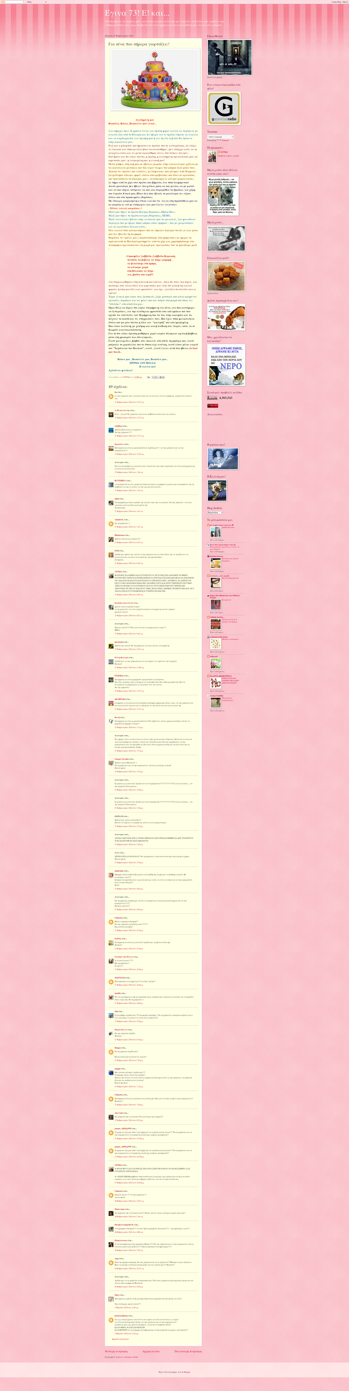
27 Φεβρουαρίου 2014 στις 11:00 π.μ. (129, 667)
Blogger (187, 1372)
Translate (225, 140)
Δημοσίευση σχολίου (120, 1339)
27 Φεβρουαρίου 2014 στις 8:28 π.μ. (129, 563)
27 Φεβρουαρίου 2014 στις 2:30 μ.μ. (129, 789)
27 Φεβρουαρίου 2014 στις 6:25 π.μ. (129, 542)
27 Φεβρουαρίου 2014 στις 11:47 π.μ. (129, 691)
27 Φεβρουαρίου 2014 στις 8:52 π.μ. (129, 615)
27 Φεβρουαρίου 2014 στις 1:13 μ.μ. (129, 727)
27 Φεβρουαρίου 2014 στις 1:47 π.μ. (129, 526)
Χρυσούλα (119, 444)
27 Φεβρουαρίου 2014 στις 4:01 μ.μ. (129, 888)
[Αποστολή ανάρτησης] (148, 377)
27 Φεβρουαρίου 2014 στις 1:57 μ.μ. (129, 771)
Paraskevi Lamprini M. (124, 1224)
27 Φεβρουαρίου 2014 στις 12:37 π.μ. (129, 435)
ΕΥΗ (117, 550)
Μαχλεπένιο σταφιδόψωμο (227, 699)
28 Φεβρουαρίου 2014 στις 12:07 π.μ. (129, 1201)
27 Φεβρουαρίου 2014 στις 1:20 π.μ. (129, 472)
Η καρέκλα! (226, 600)
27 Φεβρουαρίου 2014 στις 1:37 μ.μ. (129, 750)
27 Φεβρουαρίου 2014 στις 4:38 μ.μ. (129, 985)
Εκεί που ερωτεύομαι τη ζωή (222, 544)
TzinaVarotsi (120, 977)
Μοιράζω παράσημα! (230, 639)
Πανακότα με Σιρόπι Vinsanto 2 (230, 559)
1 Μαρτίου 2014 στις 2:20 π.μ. (127, 1307)
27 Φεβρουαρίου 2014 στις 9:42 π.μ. (129, 633)
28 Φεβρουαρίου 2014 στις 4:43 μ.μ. (129, 1286)
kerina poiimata (121, 1315)
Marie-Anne (120, 1209)
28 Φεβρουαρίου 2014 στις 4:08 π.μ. (129, 1232)
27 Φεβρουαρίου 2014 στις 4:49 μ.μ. (129, 1003)
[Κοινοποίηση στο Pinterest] (163, 377)
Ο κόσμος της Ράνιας (124, 956)
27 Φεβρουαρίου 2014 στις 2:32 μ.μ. (129, 826)
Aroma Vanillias (216, 695)
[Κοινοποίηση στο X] (158, 377)
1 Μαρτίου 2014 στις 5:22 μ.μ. (127, 1333)
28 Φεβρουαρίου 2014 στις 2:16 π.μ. (129, 1216)
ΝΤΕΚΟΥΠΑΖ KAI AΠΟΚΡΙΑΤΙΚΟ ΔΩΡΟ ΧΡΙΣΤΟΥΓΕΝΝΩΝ (230, 680)
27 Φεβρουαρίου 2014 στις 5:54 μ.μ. (129, 1021)
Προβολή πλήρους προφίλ (228, 155)
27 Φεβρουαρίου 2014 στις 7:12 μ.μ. (129, 1086)
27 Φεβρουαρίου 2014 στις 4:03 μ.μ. (129, 909)
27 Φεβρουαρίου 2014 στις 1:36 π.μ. (129, 490)
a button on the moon (219, 637)
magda (117, 1068)
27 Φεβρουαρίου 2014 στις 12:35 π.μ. (129, 417)
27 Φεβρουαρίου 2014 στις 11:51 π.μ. (129, 709)
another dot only (228, 527)
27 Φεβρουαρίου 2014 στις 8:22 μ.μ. (129, 1120)
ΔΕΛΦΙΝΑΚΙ (120, 699)
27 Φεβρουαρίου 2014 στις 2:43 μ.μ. (129, 844)
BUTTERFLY (120, 480)
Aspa (117, 1258)
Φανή (117, 717)
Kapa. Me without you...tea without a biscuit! (225, 596)
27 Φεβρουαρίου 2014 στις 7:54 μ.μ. (129, 1104)
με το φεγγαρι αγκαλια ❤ (222, 525)
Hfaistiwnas (119, 535)
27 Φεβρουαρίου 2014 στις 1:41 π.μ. (129, 511)
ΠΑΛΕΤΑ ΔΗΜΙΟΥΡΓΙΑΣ (221, 676)
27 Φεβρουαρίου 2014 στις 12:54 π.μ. (129, 454)
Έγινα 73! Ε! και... (137, 12)
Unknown (119, 917)
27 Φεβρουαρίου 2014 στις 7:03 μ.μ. (129, 1060)
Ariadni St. (119, 519)
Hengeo (118, 1047)
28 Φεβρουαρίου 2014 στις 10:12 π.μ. (129, 1268)
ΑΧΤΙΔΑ (118, 571)
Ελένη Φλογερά (121, 657)
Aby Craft (119, 1113)
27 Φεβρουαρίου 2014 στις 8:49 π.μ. (129, 594)
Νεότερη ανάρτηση (116, 1351)
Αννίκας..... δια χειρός (219, 575)
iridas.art (214, 656)
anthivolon (119, 870)
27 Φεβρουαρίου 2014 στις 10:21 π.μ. (129, 649)
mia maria (119, 642)
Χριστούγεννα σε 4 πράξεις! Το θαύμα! (229, 620)
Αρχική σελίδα (151, 1351)
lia (116, 392)
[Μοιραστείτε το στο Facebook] (161, 377)
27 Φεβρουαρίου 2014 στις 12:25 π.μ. (129, 402)
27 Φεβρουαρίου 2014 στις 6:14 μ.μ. (129, 1039)
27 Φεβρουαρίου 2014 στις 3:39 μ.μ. (129, 862)
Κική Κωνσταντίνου (124, 603)
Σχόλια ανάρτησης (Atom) (127, 1357)
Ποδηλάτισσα (121, 1240)
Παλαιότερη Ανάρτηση (188, 1351)
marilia (118, 993)
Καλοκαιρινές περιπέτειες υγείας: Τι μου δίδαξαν (224, 548)
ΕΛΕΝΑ (118, 938)
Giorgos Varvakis (122, 759)
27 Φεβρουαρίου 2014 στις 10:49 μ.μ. (129, 1182)
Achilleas (118, 426)
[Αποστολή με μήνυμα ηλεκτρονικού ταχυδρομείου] (153, 377)
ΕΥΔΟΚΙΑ (119, 675)
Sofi (116, 1011)
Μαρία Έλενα (121, 1029)
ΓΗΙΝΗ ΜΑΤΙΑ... (217, 617)
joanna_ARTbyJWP (123, 1128)
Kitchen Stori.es (216, 556)
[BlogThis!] (155, 377)
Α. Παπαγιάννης (122, 410)
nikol (117, 498)
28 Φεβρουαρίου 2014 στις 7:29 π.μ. (129, 1250)
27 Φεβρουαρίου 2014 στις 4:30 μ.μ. (129, 969)
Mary (117, 1295)
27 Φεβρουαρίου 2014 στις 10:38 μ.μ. (129, 1138)
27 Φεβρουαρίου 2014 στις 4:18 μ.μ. (129, 930)
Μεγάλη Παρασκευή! (230, 578)
